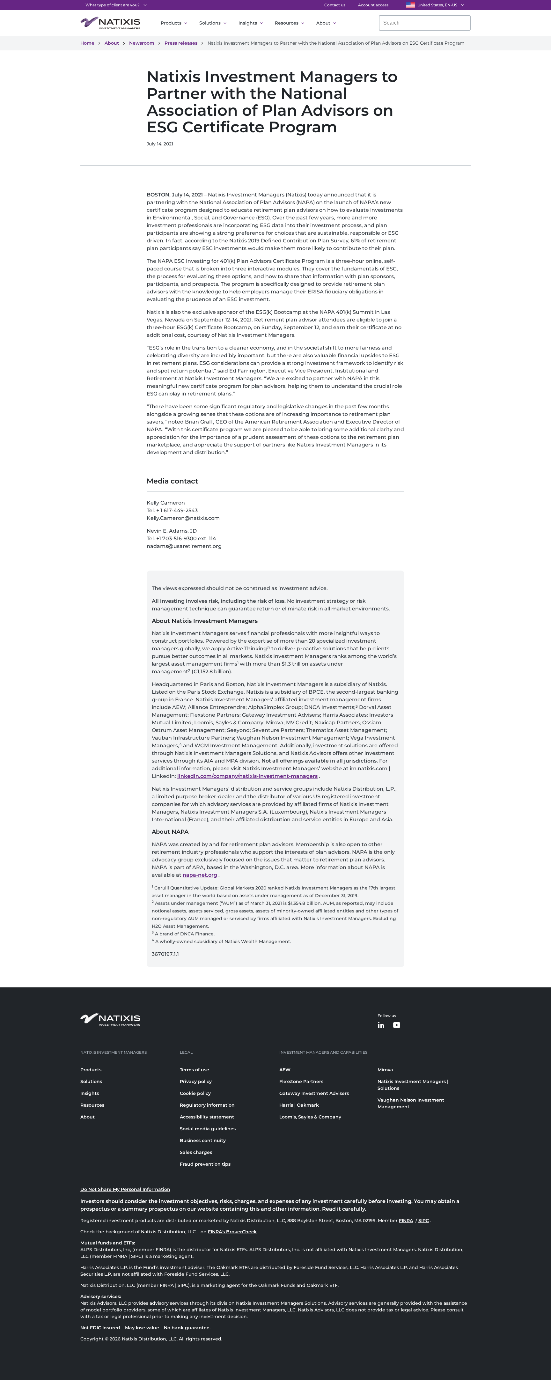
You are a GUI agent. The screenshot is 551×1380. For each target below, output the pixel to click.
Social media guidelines (208, 1129)
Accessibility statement (207, 1117)
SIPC (424, 1220)
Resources (286, 23)
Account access (373, 5)
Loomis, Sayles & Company (310, 1117)
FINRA (406, 1220)
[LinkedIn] (381, 1025)
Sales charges (196, 1152)
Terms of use (194, 1070)
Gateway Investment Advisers (314, 1093)
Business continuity (203, 1140)
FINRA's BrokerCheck (232, 1232)
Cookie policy (195, 1093)
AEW (284, 1070)
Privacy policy (196, 1081)
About (323, 23)
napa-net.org (200, 875)
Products (171, 23)
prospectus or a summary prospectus (129, 1209)
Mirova (385, 1070)
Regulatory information (207, 1105)
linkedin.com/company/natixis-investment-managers (247, 776)
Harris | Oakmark (299, 1105)
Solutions (210, 23)
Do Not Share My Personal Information (125, 1189)
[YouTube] (396, 1025)
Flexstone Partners (301, 1081)
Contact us (334, 5)
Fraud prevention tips (205, 1164)
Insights (248, 23)
